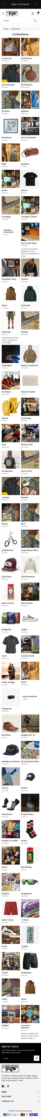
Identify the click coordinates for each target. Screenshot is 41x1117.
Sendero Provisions (11, 761)
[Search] (35, 20)
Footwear (6, 392)
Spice (4, 867)
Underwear (26, 973)
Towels (24, 946)
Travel (5, 973)
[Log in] (32, 13)
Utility (4, 999)
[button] (4, 13)
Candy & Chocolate (8, 231)
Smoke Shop (27, 814)
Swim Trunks (8, 920)
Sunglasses (26, 893)
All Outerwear (8, 85)
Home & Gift (27, 445)
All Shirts (6, 111)
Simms (24, 788)
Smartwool (7, 814)
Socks (24, 841)
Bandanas (6, 137)
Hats (4, 445)
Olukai (24, 629)
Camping (6, 217)
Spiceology (26, 867)
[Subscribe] (36, 1058)
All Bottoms (26, 58)
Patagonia (7, 709)
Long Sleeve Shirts (29, 550)
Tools (4, 946)
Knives (5, 524)
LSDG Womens (28, 577)
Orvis (4, 656)
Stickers (5, 893)
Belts (4, 164)
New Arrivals (27, 603)
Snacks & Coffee (10, 841)
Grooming (26, 418)
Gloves (5, 418)
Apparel (25, 111)
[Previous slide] (4, 4)
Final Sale (25, 305)
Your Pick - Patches (26, 1026)
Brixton (24, 190)
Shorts (5, 788)
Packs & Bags (8, 682)
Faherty (24, 279)
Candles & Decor (29, 217)
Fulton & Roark (28, 392)
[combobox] (20, 20)
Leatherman (7, 550)
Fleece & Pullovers (29, 365)
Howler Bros (7, 471)
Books (5, 190)
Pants (24, 682)
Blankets (25, 164)
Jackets (5, 497)
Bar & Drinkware (28, 137)
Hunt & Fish (26, 471)
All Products (26, 85)
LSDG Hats (7, 577)
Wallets (5, 1025)
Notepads (6, 629)
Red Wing (6, 735)
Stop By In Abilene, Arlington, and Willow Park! (20, 4)
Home (5, 29)
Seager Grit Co (28, 735)
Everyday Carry (9, 279)
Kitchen (24, 497)
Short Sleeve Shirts (30, 761)
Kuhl (23, 524)
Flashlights (7, 365)
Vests (24, 999)
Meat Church (8, 603)
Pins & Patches (30, 697)
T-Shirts (25, 920)
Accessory (7, 58)
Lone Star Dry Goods (23, 1111)
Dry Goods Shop (28, 243)
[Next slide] (36, 4)
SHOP (4, 1092)
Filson (4, 305)
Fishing (24, 332)
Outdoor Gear (27, 656)
